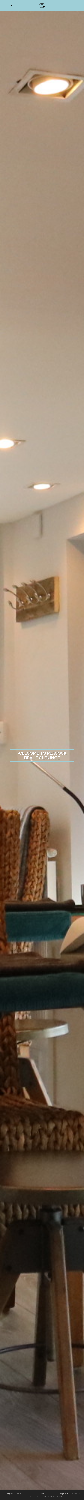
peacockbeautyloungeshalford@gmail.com (45, 1496)
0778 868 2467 (75, 1493)
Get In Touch (15, 1493)
